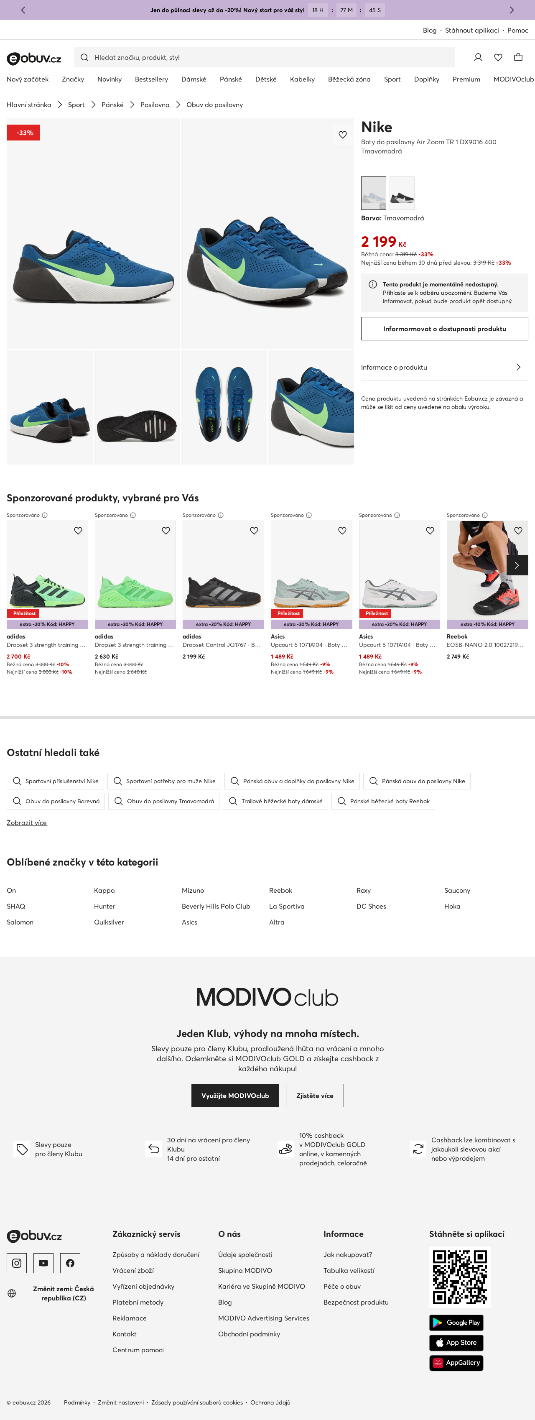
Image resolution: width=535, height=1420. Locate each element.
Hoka (452, 906)
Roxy (364, 890)
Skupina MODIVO (245, 1270)
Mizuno (193, 890)
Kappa (104, 890)
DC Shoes (371, 906)
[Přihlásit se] (478, 57)
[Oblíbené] (498, 57)
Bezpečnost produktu (356, 1302)
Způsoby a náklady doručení (155, 1254)
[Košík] (518, 57)
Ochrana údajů (270, 1402)
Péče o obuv (342, 1286)
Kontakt (124, 1334)
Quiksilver (109, 922)
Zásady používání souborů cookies (197, 1402)
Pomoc (517, 30)
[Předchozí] (23, 10)
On (11, 890)
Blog (430, 30)
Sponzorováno (23, 515)
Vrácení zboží (133, 1270)
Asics (189, 922)
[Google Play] (456, 1323)
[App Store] (456, 1343)
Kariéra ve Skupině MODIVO (261, 1286)
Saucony (457, 890)
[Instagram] (17, 1263)
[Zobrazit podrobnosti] (518, 367)
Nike (376, 126)
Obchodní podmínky (249, 1334)
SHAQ (16, 906)
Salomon (20, 922)
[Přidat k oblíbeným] (343, 135)
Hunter (104, 906)
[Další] (512, 10)
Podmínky (77, 1402)
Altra (277, 922)
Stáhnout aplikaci (472, 30)
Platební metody (137, 1302)
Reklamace (129, 1318)
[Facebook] (70, 1263)
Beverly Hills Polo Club (216, 906)
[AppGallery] (456, 1363)
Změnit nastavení (121, 1402)
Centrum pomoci (138, 1350)
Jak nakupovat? (348, 1254)
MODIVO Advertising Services (263, 1318)
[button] (93, 233)
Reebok (280, 890)
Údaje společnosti (245, 1254)
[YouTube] (43, 1263)
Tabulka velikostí (349, 1270)
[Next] (517, 565)
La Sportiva (287, 906)
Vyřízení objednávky (143, 1286)
